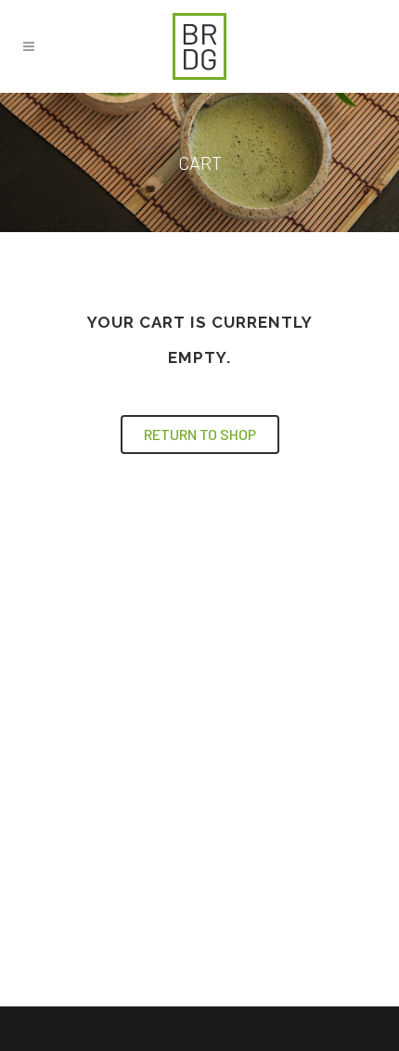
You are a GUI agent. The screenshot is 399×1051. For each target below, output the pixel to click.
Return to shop (200, 434)
